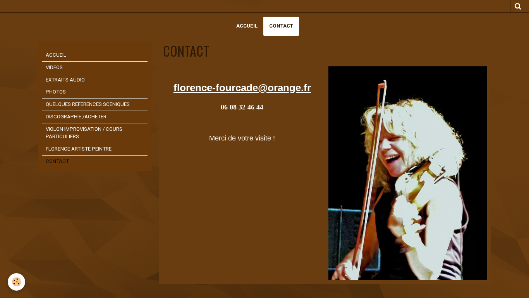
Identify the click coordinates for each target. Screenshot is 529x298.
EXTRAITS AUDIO (65, 80)
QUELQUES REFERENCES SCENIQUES (88, 104)
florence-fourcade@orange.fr (242, 88)
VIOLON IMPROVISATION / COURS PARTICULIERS (84, 132)
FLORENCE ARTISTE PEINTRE (79, 149)
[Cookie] (16, 282)
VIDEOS (54, 67)
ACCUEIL (247, 26)
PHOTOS (56, 92)
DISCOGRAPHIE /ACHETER (76, 117)
